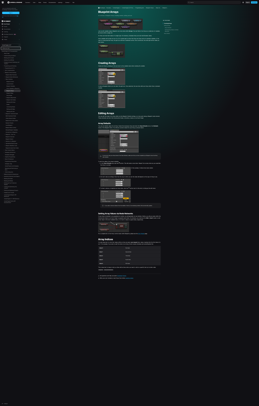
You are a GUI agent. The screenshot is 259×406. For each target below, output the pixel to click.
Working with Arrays (11, 102)
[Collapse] (3, 65)
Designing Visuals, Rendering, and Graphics (11, 63)
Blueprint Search (9, 139)
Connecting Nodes (11, 106)
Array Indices (167, 33)
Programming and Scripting (10, 65)
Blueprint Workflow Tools (11, 145)
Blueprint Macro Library (11, 127)
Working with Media (8, 180)
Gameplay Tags (8, 163)
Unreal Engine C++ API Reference (11, 198)
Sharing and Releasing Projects (11, 190)
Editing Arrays (167, 25)
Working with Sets (11, 111)
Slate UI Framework (9, 159)
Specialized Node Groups (11, 143)
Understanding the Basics (10, 55)
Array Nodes (9, 95)
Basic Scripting (9, 79)
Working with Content (9, 57)
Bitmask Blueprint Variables (12, 129)
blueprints (101, 269)
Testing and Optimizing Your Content (10, 187)
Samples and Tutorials (9, 192)
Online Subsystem (9, 172)
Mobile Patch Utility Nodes (12, 120)
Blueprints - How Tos (10, 134)
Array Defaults (168, 27)
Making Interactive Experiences (11, 174)
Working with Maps (11, 109)
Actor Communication (10, 70)
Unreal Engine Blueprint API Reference (10, 195)
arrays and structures (108, 269)
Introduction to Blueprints (11, 132)
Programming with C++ (10, 68)
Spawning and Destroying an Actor (11, 169)
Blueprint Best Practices (11, 74)
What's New (6, 53)
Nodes (8, 104)
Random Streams (9, 123)
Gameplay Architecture (10, 152)
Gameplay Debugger (9, 154)
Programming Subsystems (11, 161)
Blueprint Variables (11, 86)
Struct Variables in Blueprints (13, 88)
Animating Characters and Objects (12, 176)
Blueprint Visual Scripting (10, 72)
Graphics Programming (10, 156)
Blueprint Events (10, 81)
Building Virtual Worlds (9, 60)
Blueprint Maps (10, 93)
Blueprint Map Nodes (11, 97)
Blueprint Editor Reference (12, 77)
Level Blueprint (9, 125)
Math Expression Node (11, 116)
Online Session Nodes (11, 118)
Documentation (109, 7)
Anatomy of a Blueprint (11, 141)
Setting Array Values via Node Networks (171, 30)
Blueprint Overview (10, 136)
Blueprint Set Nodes (11, 99)
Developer (102, 7)
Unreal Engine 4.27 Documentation (9, 51)
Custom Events (10, 83)
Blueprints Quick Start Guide (12, 148)
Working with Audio (8, 178)
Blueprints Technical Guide (12, 113)
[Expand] (3, 53)
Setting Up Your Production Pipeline (10, 183)
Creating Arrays (168, 23)
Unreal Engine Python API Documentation (10, 201)
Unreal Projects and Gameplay (12, 166)
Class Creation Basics (10, 150)
